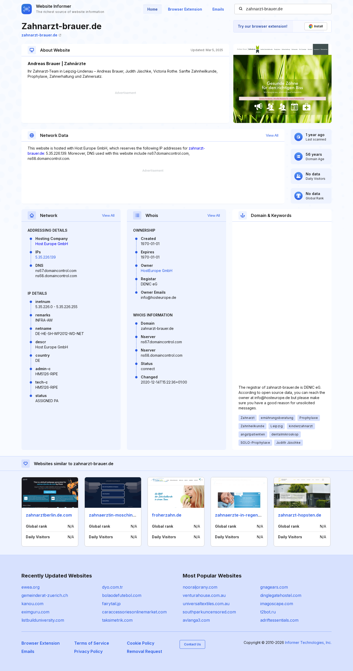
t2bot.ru (268, 611)
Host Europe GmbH (51, 243)
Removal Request (144, 651)
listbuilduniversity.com (42, 620)
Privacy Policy (88, 651)
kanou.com (32, 603)
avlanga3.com (196, 620)
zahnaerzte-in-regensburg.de (245, 515)
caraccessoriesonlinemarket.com (134, 611)
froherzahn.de (166, 515)
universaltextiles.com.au (206, 603)
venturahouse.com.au (204, 595)
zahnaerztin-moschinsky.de (117, 515)
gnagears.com (274, 587)
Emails (218, 9)
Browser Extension (185, 9)
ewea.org (30, 587)
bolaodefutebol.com (121, 595)
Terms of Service (91, 643)
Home (152, 9)
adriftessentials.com (279, 620)
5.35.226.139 (45, 257)
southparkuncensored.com (209, 611)
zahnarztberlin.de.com (49, 515)
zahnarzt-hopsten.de (299, 515)
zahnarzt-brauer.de (39, 35)
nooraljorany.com (200, 587)
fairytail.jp (111, 603)
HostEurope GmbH (156, 270)
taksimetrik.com (117, 620)
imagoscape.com (276, 603)
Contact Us (192, 644)
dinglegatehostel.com (280, 595)
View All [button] (272, 135)
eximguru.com (35, 611)
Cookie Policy (140, 643)
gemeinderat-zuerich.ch (44, 595)
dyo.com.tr (112, 587)
